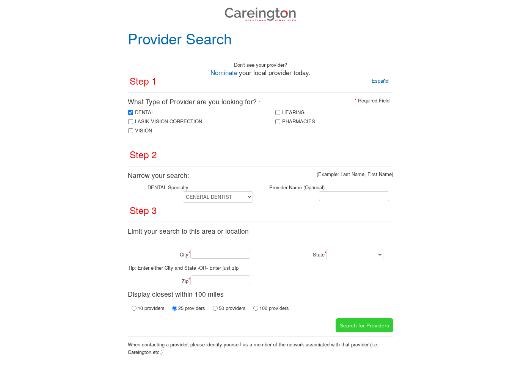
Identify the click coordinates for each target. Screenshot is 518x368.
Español (380, 80)
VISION (143, 130)
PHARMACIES (298, 121)
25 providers (191, 307)
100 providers (274, 307)
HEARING (293, 112)
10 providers (151, 307)
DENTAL (144, 112)
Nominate (223, 72)
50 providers (232, 307)
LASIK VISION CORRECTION (168, 121)
